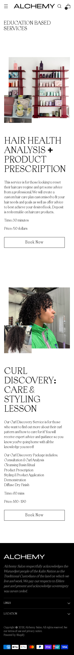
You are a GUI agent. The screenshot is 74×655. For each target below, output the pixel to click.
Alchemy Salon (33, 627)
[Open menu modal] (6, 6)
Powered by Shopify (14, 635)
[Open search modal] (59, 6)
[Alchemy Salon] (34, 6)
